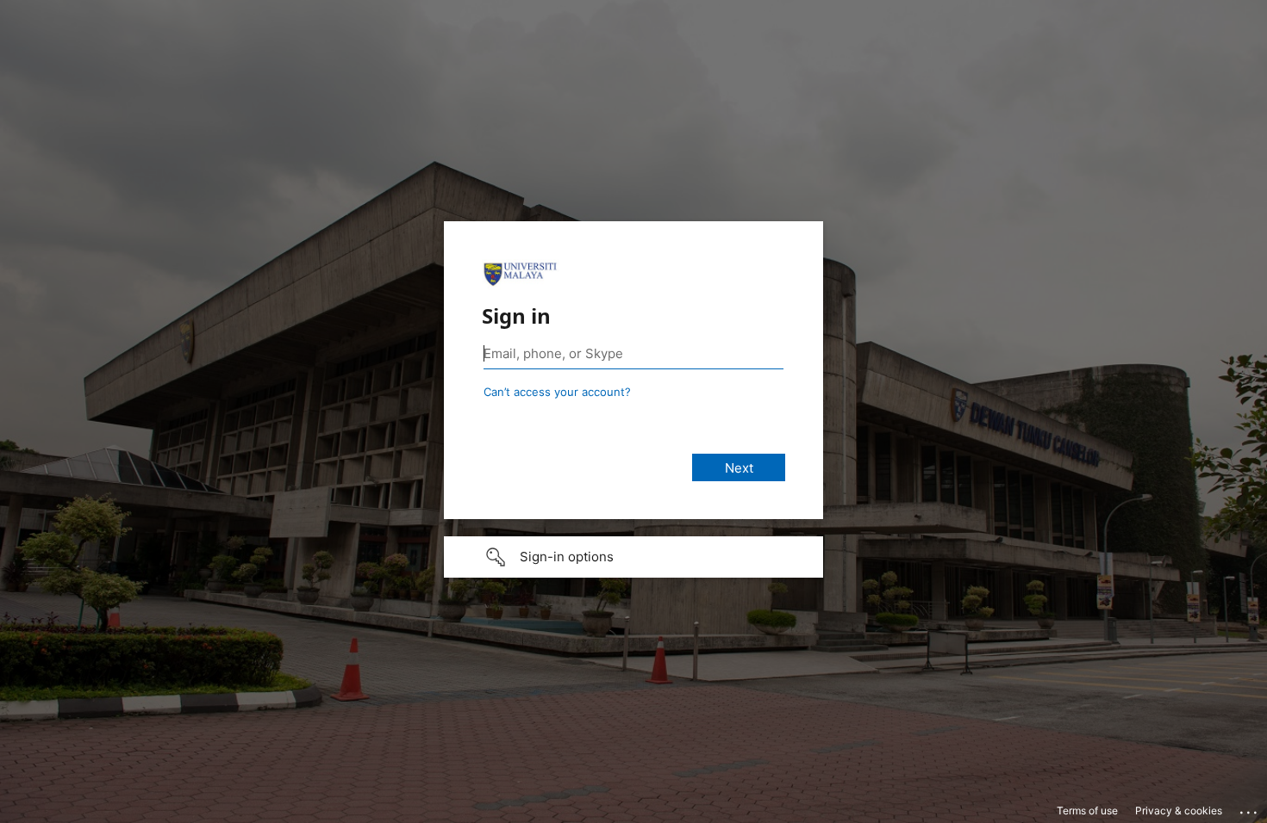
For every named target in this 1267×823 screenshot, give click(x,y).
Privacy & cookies (1178, 810)
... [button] (1249, 808)
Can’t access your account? (557, 392)
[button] (633, 557)
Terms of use (1087, 810)
